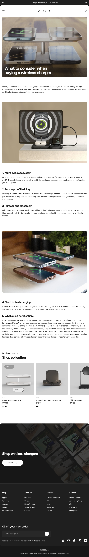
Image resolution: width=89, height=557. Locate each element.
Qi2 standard (53, 326)
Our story (27, 498)
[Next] (86, 2)
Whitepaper (73, 511)
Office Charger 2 (77, 400)
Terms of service (42, 553)
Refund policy (33, 553)
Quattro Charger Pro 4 (11, 400)
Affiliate (49, 511)
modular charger (46, 194)
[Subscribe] (47, 534)
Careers (27, 501)
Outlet (4, 507)
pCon (71, 504)
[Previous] (3, 2)
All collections (7, 511)
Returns (49, 501)
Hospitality (73, 507)
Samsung (5, 501)
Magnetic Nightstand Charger (48, 400)
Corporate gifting (75, 501)
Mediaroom (51, 507)
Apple (4, 498)
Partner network (75, 498)
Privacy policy (24, 553)
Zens (3, 397)
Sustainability (29, 507)
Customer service (53, 498)
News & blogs (29, 504)
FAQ (48, 504)
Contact (27, 511)
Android (5, 504)
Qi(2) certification (71, 320)
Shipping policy (52, 553)
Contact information (63, 553)
